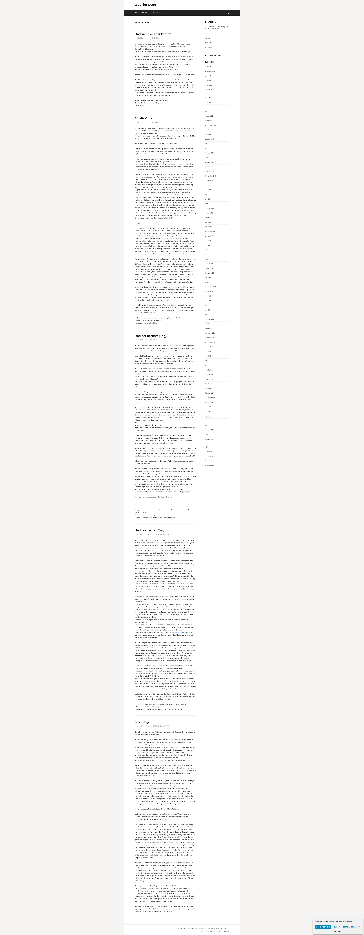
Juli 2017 (208, 241)
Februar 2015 (209, 375)
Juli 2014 (208, 407)
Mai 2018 (207, 194)
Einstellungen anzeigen (351, 927)
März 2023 (208, 111)
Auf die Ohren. (145, 118)
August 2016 (209, 291)
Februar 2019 (209, 153)
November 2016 (210, 278)
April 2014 (208, 421)
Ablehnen (336, 927)
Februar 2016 (209, 319)
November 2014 (210, 388)
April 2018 (208, 199)
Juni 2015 (208, 356)
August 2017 (209, 236)
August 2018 (209, 181)
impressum (210, 928)
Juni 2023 (208, 102)
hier (136, 13)
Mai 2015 (207, 361)
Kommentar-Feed (211, 461)
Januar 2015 (209, 379)
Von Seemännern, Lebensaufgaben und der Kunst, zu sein (217, 28)
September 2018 (210, 176)
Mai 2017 (207, 250)
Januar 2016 (209, 324)
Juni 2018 (208, 190)
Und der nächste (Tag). (151, 336)
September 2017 (210, 231)
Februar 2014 (209, 430)
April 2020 (208, 130)
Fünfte (157, 732)
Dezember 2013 (210, 439)
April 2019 (208, 148)
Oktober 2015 (209, 338)
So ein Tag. (142, 722)
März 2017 (208, 259)
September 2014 (210, 398)
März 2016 (208, 314)
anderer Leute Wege (161, 13)
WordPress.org (210, 465)
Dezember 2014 (210, 384)
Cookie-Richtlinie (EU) (222, 928)
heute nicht (209, 47)
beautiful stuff (210, 71)
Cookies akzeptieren (323, 927)
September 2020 (210, 125)
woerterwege (145, 4)
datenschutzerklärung (198, 928)
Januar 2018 (209, 213)
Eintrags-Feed (209, 456)
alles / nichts (209, 66)
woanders (145, 13)
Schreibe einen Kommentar (158, 534)
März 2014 (208, 425)
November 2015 (210, 333)
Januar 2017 (209, 268)
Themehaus (225, 931)
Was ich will (208, 38)
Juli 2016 (208, 296)
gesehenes (208, 90)
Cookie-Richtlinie (337, 931)
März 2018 (208, 204)
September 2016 (210, 287)
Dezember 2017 (210, 218)
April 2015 (208, 365)
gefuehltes (208, 76)
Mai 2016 (207, 305)
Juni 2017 (208, 245)
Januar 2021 (209, 116)
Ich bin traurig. (210, 43)
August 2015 (209, 347)
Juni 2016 (208, 301)
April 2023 (208, 107)
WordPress (209, 931)
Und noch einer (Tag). (150, 530)
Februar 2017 (209, 264)
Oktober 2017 (209, 227)
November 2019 (210, 134)
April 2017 (208, 254)
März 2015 (208, 370)
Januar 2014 (209, 435)
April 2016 (208, 310)
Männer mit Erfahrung (177, 632)
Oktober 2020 (209, 121)
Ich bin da (208, 33)
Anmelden (208, 452)
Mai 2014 (207, 416)
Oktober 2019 (209, 139)
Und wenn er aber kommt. (153, 34)
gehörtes (208, 80)
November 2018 (210, 167)
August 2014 (209, 402)
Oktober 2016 (209, 282)
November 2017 (210, 222)
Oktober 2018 (209, 171)
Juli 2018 (208, 185)
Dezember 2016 (210, 273)
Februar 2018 (209, 208)
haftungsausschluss (184, 928)
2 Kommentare (153, 38)
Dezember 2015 (210, 328)
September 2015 (210, 342)
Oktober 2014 (209, 393)
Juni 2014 (208, 411)
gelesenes (208, 85)
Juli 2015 (208, 351)
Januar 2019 (209, 158)
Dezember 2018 (210, 162)
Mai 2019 (207, 144)
